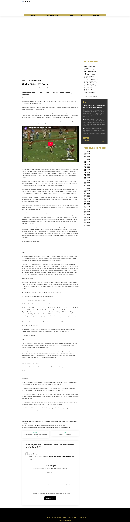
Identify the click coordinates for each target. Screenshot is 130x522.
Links (75, 517)
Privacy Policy (82, 517)
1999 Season (87, 195)
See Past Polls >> (102, 141)
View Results (86, 140)
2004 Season (87, 187)
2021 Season (87, 159)
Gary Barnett (62, 421)
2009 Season (87, 179)
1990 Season (87, 209)
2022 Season (87, 158)
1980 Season (87, 225)
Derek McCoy (47, 421)
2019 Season (87, 163)
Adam (26, 421)
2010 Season (87, 177)
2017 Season (87, 166)
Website (68, 484)
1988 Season (87, 212)
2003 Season (30, 80)
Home (33, 15)
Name (32, 484)
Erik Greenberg (54, 421)
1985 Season (87, 217)
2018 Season (87, 164)
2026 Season (87, 151)
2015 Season (87, 169)
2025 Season (87, 153)
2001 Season (87, 192)
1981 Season (87, 224)
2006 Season (87, 184)
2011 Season (87, 175)
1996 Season (87, 200)
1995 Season (87, 201)
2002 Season (87, 190)
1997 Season (87, 198)
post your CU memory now (43, 87)
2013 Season (87, 172)
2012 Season (87, 174)
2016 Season (87, 167)
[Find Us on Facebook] (61, 512)
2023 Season (87, 156)
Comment (50, 472)
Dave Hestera (39, 421)
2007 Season (87, 182)
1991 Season (87, 208)
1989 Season (87, 211)
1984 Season (87, 219)
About (83, 15)
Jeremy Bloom (70, 421)
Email (50, 484)
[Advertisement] (80, 6)
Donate (96, 15)
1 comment (33, 87)
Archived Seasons (52, 15)
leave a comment (65, 427)
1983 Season (87, 221)
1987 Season (87, 214)
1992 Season (87, 206)
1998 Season (87, 196)
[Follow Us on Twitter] (68, 512)
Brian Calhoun (32, 421)
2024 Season (87, 155)
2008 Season (87, 180)
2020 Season (87, 161)
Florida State (37, 80)
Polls (71, 15)
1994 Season (87, 203)
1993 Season (87, 204)
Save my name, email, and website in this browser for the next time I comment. (50, 493)
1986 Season (87, 216)
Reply (30, 459)
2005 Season (87, 185)
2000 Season (87, 193)
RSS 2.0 (52, 427)
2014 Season (87, 171)
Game (63, 425)
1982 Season (87, 222)
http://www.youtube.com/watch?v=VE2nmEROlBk (61, 456)
